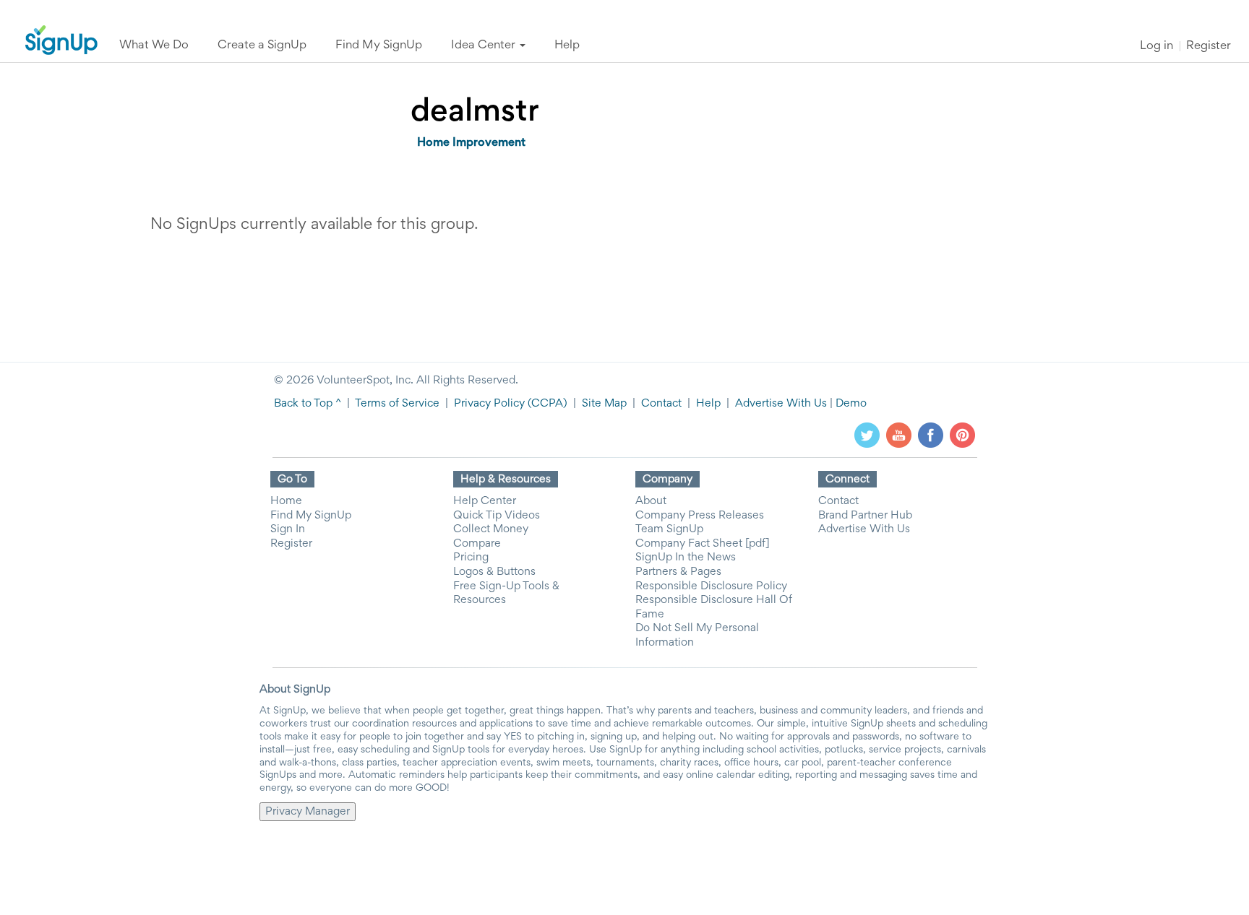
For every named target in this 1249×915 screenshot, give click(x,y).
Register (1208, 46)
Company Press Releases (699, 516)
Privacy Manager (307, 812)
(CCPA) (546, 404)
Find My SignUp (310, 516)
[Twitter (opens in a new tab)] (867, 435)
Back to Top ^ (307, 404)
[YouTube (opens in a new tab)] (898, 435)
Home (286, 501)
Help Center (484, 501)
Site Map (604, 404)
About (650, 501)
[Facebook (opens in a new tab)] (930, 435)
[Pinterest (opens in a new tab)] (962, 435)
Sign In (287, 529)
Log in (1156, 46)
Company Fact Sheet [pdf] (702, 544)
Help (708, 404)
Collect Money (490, 529)
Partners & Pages (678, 572)
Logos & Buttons (494, 572)
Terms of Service (397, 404)
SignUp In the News (685, 557)
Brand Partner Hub (865, 516)
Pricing (471, 557)
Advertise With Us (781, 404)
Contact (661, 404)
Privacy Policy (489, 404)
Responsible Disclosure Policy (711, 586)
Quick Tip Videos (496, 516)
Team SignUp (669, 529)
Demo (851, 404)
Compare (477, 544)
